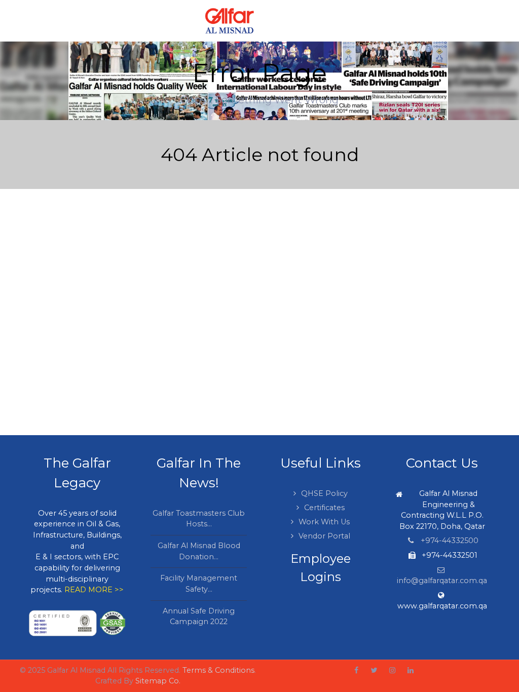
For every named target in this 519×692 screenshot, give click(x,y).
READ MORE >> (94, 589)
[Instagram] (392, 670)
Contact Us (442, 463)
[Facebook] (356, 670)
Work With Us (324, 521)
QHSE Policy (324, 493)
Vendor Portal (324, 536)
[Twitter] (373, 670)
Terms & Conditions (218, 670)
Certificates (324, 507)
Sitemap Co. (157, 680)
